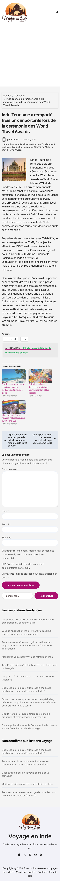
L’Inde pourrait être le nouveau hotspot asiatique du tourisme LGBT (13, 418)
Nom (5, 511)
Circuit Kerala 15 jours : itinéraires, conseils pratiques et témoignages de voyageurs (26, 715)
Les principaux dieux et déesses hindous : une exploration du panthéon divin (28, 621)
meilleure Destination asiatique (17, 147)
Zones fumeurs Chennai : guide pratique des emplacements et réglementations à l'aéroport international (27, 645)
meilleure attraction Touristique (37, 144)
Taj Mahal (46, 147)
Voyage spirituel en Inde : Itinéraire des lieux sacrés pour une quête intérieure (27, 632)
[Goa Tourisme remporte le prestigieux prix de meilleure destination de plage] (14, 376)
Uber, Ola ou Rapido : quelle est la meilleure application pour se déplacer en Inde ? (26, 689)
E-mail (6, 524)
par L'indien (13, 139)
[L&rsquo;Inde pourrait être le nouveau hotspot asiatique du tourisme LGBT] (14, 407)
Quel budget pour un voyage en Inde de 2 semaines (25, 774)
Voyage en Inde (30, 836)
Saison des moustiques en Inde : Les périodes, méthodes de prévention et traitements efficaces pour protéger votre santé (29, 702)
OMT (37, 147)
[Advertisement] (30, 55)
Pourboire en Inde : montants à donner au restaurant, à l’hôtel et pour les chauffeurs (25, 763)
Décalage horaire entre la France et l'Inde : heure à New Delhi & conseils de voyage (29, 727)
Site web (6, 537)
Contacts (42, 872)
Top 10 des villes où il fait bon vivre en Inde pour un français (29, 667)
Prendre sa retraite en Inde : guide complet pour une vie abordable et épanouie (29, 794)
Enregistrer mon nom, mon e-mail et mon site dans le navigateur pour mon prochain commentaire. (28, 554)
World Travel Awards (12, 150)
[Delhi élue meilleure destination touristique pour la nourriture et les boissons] (40, 376)
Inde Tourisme (12, 144)
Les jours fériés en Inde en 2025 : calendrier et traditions (28, 678)
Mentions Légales (26, 872)
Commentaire (10, 469)
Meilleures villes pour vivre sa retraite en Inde (27, 656)
